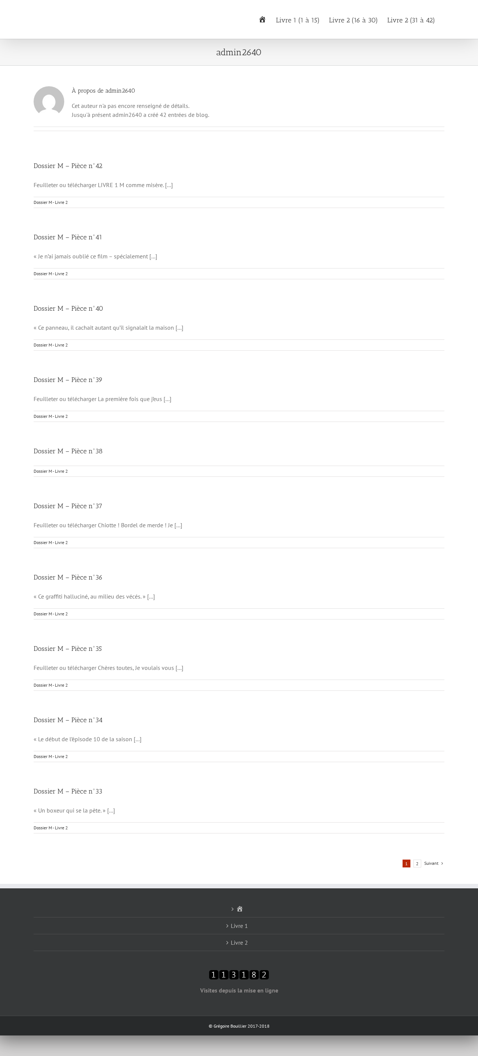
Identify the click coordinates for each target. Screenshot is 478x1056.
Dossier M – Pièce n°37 (68, 506)
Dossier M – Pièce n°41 (68, 237)
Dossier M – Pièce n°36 (68, 577)
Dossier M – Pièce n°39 (68, 380)
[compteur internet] (239, 974)
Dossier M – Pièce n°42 (68, 166)
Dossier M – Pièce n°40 (68, 308)
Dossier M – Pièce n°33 (68, 791)
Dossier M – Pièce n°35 (68, 649)
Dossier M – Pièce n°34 (68, 720)
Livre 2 (239, 942)
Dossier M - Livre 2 (51, 202)
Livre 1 (239, 925)
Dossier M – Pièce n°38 (68, 451)
